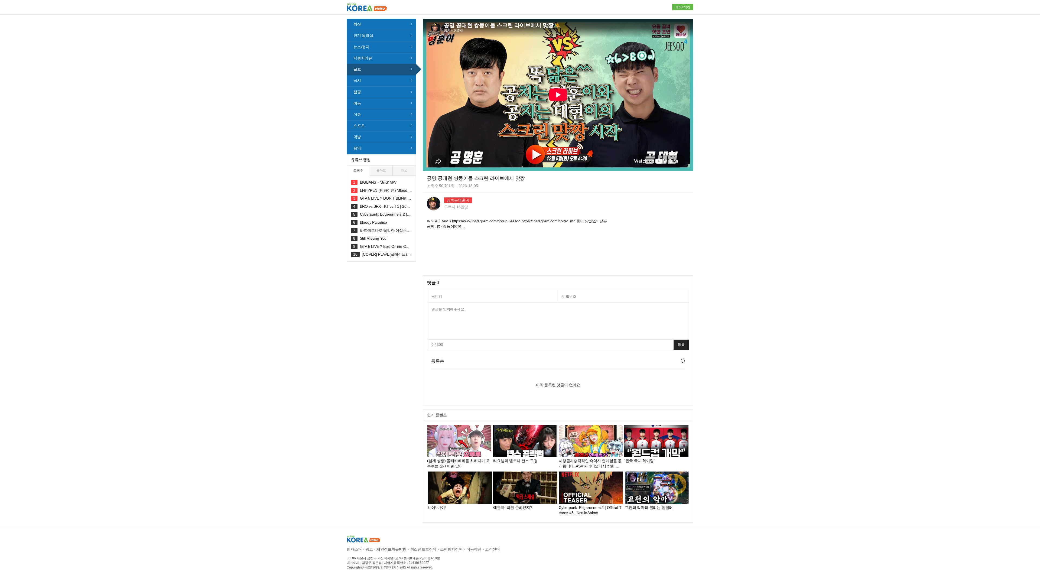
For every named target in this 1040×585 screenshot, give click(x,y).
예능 (357, 103)
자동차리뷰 (362, 58)
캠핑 (357, 92)
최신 (357, 24)
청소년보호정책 (423, 549)
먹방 (357, 137)
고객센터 (492, 549)
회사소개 (354, 549)
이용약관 (473, 549)
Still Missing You (373, 238)
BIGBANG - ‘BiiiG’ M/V (378, 182)
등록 (681, 345)
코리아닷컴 (682, 7)
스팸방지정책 (451, 549)
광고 (369, 549)
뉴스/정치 (361, 47)
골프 (357, 69)
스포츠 (359, 125)
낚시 (357, 80)
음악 (357, 148)
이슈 (357, 114)
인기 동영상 (363, 35)
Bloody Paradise (373, 222)
